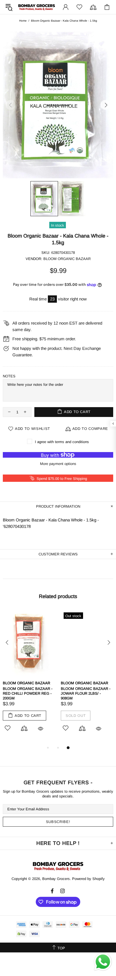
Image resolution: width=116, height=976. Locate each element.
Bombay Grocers (36, 7)
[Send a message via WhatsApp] (103, 962)
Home (23, 20)
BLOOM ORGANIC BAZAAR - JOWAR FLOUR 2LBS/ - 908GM (85, 693)
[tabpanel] (29, 677)
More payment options (58, 464)
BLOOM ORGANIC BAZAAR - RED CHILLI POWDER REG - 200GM (27, 693)
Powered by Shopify (88, 879)
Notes (9, 376)
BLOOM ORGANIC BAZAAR (67, 259)
